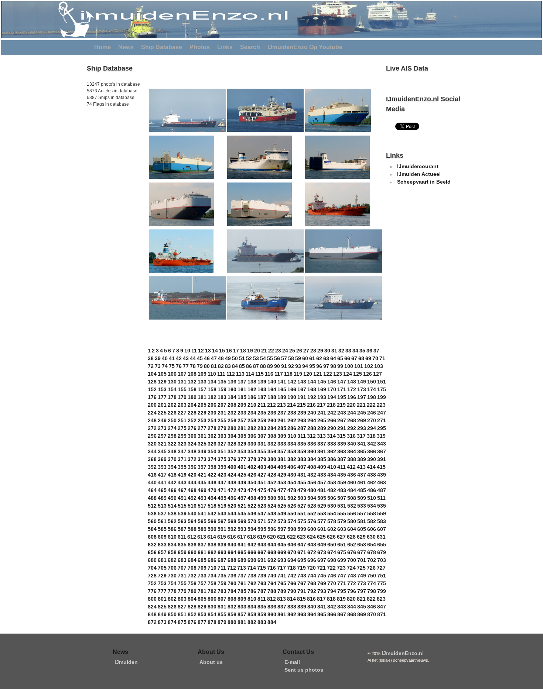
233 (242, 413)
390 (371, 459)
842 (331, 607)
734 (212, 576)
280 (232, 428)
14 (215, 351)
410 (331, 467)
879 (222, 622)
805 (202, 599)
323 (182, 444)
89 (270, 366)
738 (251, 576)
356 (271, 451)
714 (251, 568)
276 (192, 428)
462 (371, 482)
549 (281, 513)
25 (292, 351)
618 (251, 537)
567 (222, 521)
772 (351, 583)
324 (192, 444)
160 (232, 389)
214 (291, 405)
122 (327, 374)
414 (371, 467)
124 (347, 374)
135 (222, 382)
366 (371, 451)
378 (251, 459)
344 (152, 451)
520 (232, 506)
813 (281, 599)
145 (321, 382)
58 (291, 358)
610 (172, 537)
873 (162, 622)
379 (261, 459)
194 (331, 397)
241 (321, 413)
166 (291, 389)
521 (242, 506)
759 (222, 583)
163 (261, 389)
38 (151, 358)
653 (361, 545)
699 (341, 560)
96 (319, 366)
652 (351, 545)
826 (172, 607)
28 (313, 351)
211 (261, 405)
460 (351, 482)
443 (182, 482)
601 (321, 529)
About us (211, 662)
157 (202, 389)
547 (261, 513)
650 (331, 545)
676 (351, 552)
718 (291, 568)
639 (222, 545)
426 (251, 475)
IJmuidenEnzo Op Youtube (304, 47)
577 (321, 521)
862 (291, 614)
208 (232, 405)
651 (341, 545)
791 (301, 591)
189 (281, 397)
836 (271, 607)
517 (202, 506)
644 (271, 545)
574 (291, 521)
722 (331, 568)
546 (251, 513)
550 (291, 513)
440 (152, 482)
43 (186, 358)
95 (312, 366)
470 (212, 490)
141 (281, 382)
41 (172, 358)
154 (172, 389)
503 (301, 498)
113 (240, 374)
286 (291, 428)
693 (281, 560)
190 (291, 397)
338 (331, 444)
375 (222, 459)
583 (381, 521)
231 (222, 413)
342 (371, 444)
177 (162, 397)
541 (202, 513)
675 (341, 552)
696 (311, 560)
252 (192, 420)
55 (270, 358)
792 (311, 591)
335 (301, 444)
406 (291, 467)
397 (202, 467)
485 (361, 490)
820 (351, 599)
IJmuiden (126, 662)
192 (311, 397)
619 (261, 537)
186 (251, 397)
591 (222, 529)
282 (251, 428)
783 (222, 591)
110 (212, 374)
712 (231, 568)
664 (232, 552)
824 (152, 607)
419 (182, 475)
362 (331, 451)
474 (251, 490)
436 (351, 475)
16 (229, 351)
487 (381, 490)
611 (182, 537)
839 (301, 607)
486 (371, 490)
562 (172, 521)
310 (291, 436)
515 (182, 506)
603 (341, 529)
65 (340, 358)
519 (222, 506)
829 (202, 607)
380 (271, 459)
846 (371, 607)
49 (228, 358)
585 (162, 529)
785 (242, 591)
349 (202, 451)
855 (222, 614)
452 (271, 482)
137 (242, 382)
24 (285, 351)
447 (222, 482)
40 (165, 358)
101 (358, 366)
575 (301, 521)
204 (192, 405)
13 (208, 351)
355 (261, 451)
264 (311, 420)
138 (251, 382)
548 (271, 513)
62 (319, 358)
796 (351, 591)
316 (351, 436)
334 (291, 444)
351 (222, 451)
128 (152, 382)
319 (381, 436)
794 (331, 591)
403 (261, 467)
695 (301, 560)
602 (331, 529)
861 (281, 614)
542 (212, 513)
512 (152, 506)
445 (202, 482)
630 (371, 537)
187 (261, 397)
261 (281, 420)
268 (351, 420)
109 (202, 374)
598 (291, 529)
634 (172, 545)
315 (341, 436)
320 (152, 444)
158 (212, 389)
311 (301, 436)
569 (242, 521)
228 (192, 413)
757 (202, 583)
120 (307, 374)
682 (172, 560)
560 (152, 521)
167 (301, 389)
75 (172, 366)
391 (381, 459)
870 (371, 614)
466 (172, 490)
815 (301, 599)
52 (249, 358)
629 (361, 537)
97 (326, 366)
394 (172, 467)
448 (232, 482)
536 (152, 513)
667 (261, 552)
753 (162, 583)
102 (368, 366)
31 (334, 351)
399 (222, 467)
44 (193, 358)
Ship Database (161, 47)
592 (232, 529)
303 (222, 436)
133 (202, 382)
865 (321, 614)
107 (182, 374)
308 (271, 436)
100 (348, 366)
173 (361, 389)
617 (241, 537)
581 (361, 521)
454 (291, 482)
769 (321, 583)
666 (251, 552)
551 (301, 513)
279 (222, 428)
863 (301, 614)
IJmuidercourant (417, 166)
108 (192, 374)
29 (320, 351)
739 (261, 576)
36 (369, 351)
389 (361, 459)
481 (321, 490)
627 (341, 537)
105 (162, 374)
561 (162, 521)
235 (261, 413)
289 (321, 428)
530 (331, 506)
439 (381, 475)
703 (381, 560)
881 (242, 622)
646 (291, 545)
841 (321, 607)
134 (212, 382)
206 (212, 405)
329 (242, 444)
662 (212, 552)
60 (305, 358)
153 (162, 389)
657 (162, 552)
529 (321, 506)
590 (212, 529)
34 (355, 351)
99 (340, 366)
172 (351, 389)
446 (212, 482)
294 (371, 428)
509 (361, 498)
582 (371, 521)
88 (263, 366)
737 (242, 576)
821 (361, 599)
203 (182, 405)
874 (172, 622)
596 (271, 529)
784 (232, 591)
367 (381, 451)
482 (331, 490)
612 (191, 537)
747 (341, 576)
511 (381, 498)
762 (251, 583)
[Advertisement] (109, 158)
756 (192, 583)
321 (162, 444)
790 (291, 591)
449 (242, 482)
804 (192, 599)
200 (152, 405)
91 (284, 366)
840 (311, 607)
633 (162, 545)
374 (212, 459)
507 (341, 498)
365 (361, 451)
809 (242, 599)
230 (212, 413)
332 (271, 444)
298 (172, 436)
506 (331, 498)
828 (192, 607)
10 (187, 351)
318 (371, 436)
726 (371, 568)
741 (281, 576)
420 (192, 475)
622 (291, 537)
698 (331, 560)
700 (351, 560)
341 (361, 444)
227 (182, 413)
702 (371, 560)
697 (321, 560)
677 (361, 552)
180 (192, 397)
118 (288, 374)
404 (271, 467)
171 (341, 389)
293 (361, 428)
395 (182, 467)
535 (381, 506)
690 (251, 560)
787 (261, 591)
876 (192, 622)
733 (202, 576)
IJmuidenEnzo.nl (403, 653)
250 (172, 420)
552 (311, 513)
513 (162, 506)
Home (102, 47)
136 (232, 382)
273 (162, 428)
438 (371, 475)
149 (361, 382)
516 (192, 506)
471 (222, 490)
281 (242, 428)
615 (221, 537)
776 (152, 591)
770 (331, 583)
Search (250, 47)
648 (311, 545)
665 (242, 552)
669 (281, 552)
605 (361, 529)
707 (182, 568)
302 (212, 436)
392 (152, 467)
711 (222, 568)
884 (271, 622)
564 (192, 521)
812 (271, 599)
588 (192, 529)
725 (361, 568)
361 (321, 451)
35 (362, 351)
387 (341, 459)
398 (212, 467)
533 (361, 506)
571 (261, 521)
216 (311, 405)
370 (172, 459)
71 (382, 358)
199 (381, 397)
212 (271, 405)
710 (212, 568)
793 (321, 591)
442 (172, 482)
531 (341, 506)
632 (152, 545)
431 (301, 475)
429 (281, 475)
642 (251, 545)
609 (162, 537)
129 (162, 382)
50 (235, 358)
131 (182, 382)
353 (242, 451)
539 (182, 513)
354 (251, 451)
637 (202, 545)
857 (242, 614)
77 (186, 366)
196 (351, 397)
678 (371, 552)
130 (172, 382)
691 (261, 560)
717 (281, 568)
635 (182, 545)
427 (261, 475)
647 (301, 545)
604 (351, 529)
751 (381, 576)
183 (222, 397)
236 (271, 413)
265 (321, 420)
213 (281, 405)
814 (291, 599)
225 (162, 413)
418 (172, 475)
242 (331, 413)
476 (271, 490)
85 (242, 366)
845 (361, 607)
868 (351, 614)
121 (317, 374)
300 (192, 436)
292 (351, 428)
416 (152, 475)
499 (261, 498)
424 (232, 475)
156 (192, 389)
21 (264, 351)
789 (281, 591)
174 (371, 389)
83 (228, 366)
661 (202, 552)
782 (212, 591)
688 (232, 560)
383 (301, 459)
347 (182, 451)
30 (327, 351)
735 (222, 576)
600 (311, 529)
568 (232, 521)
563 (182, 521)
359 (301, 451)
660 (192, 552)
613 (201, 537)
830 (212, 607)
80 (207, 366)
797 (361, 591)
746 (331, 576)
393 (162, 467)
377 (242, 459)
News (126, 47)
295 (381, 428)
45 (200, 358)
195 (341, 397)
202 (172, 405)
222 (371, 405)
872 (152, 622)
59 (298, 358)
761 (242, 583)
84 (235, 366)
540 (192, 513)
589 (202, 529)
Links (225, 47)
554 (331, 513)
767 (301, 583)
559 (381, 513)
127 (377, 374)
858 (251, 614)
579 (341, 521)
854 (212, 614)
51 (242, 358)
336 (311, 444)
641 (242, 545)
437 (361, 475)
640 (232, 545)
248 (152, 420)
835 (261, 607)
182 (212, 397)
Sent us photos (303, 670)
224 (152, 413)
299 (182, 436)
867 (341, 614)
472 (232, 490)
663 (222, 552)
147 (341, 382)
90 (277, 366)
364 (351, 451)
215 (301, 405)
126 (367, 374)
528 (311, 506)
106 (172, 374)
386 (331, 459)
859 (261, 614)
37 (376, 351)
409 (321, 467)
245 (361, 413)
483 (341, 490)
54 (263, 358)
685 (202, 560)
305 (242, 436)
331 (261, 444)
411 (341, 467)
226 (172, 413)
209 (242, 405)
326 (212, 444)
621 (281, 537)
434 (331, 475)
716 (271, 568)
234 (251, 413)
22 (271, 351)
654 (371, 545)
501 (281, 498)
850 (172, 614)
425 (242, 475)
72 (151, 366)
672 (311, 552)
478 (291, 490)
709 (202, 568)
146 (331, 382)
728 (152, 576)
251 (182, 420)
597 (281, 529)
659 (182, 552)
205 (202, 405)
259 (261, 420)
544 (232, 513)
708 (192, 568)
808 (232, 599)
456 (311, 482)
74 (165, 366)
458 (331, 482)
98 (333, 366)
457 (321, 482)
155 (182, 389)
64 (333, 358)
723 (341, 568)
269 (361, 420)
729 (162, 576)
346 (172, 451)
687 (222, 560)
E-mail (292, 662)
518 (212, 506)
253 (202, 420)
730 (172, 576)
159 (222, 389)
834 (251, 607)
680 (152, 560)
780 (192, 591)
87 (256, 366)
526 (291, 506)
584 (152, 529)
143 (301, 382)
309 (281, 436)
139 (261, 382)
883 (261, 622)
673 (321, 552)
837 (281, 607)
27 (306, 351)
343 (381, 444)
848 (152, 614)
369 (162, 459)
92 (291, 366)
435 (341, 475)
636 (192, 545)
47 (214, 358)
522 (251, 506)
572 (271, 521)
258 (251, 420)
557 (361, 513)
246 (371, 413)
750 (371, 576)
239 (301, 413)
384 (311, 459)
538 (172, 513)
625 (321, 537)
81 (214, 366)
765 (281, 583)
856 (232, 614)
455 (301, 482)
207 (222, 405)
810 (251, 599)
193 (321, 397)
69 (368, 358)
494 (212, 498)
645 (281, 545)
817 (321, 599)
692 (271, 560)
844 (351, 607)
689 (242, 560)
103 (378, 366)
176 (152, 397)
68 (361, 358)
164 (271, 389)
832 (232, 607)
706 (172, 568)
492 (192, 498)
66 (347, 358)
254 (212, 420)
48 (221, 358)
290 (331, 428)
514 (172, 506)
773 (361, 583)
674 (331, 552)
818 (331, 599)
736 (232, 576)
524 (271, 506)
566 (212, 521)
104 (152, 374)
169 (321, 389)
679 (381, 552)
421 (202, 475)
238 (291, 413)
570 (251, 521)
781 (202, 591)
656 (152, 552)
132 (192, 382)
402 (251, 467)
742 (291, 576)
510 (371, 498)
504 (311, 498)
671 (301, 552)
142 (291, 382)
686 (212, 560)
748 (351, 576)
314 (331, 436)
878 (212, 622)
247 (381, 413)
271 (381, 420)
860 (271, 614)
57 (284, 358)
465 (162, 490)
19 (250, 351)
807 (222, 599)
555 (341, 513)
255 (222, 420)
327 (222, 444)
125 (357, 374)
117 (278, 374)
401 (242, 467)
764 (271, 583)
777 (162, 591)
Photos (199, 47)
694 (291, 560)
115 (259, 374)
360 (311, 451)
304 (232, 436)
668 (271, 552)
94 (305, 366)
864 (311, 614)
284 (271, 428)
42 (179, 358)
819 (341, 599)
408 (311, 467)
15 (222, 351)
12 (201, 351)
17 (236, 351)
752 (152, 583)
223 (381, 405)
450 (251, 482)
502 (291, 498)
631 (381, 537)
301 (202, 436)
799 (381, 591)
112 (230, 374)
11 (194, 351)
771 (341, 583)
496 (232, 498)
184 (232, 397)
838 (291, 607)
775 (381, 583)
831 (222, 607)
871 (381, 614)
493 (202, 498)
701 (361, 560)
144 (311, 382)
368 (152, 459)
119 (298, 374)
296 (152, 436)
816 (311, 599)
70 (375, 358)
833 (242, 607)
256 (232, 420)
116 (269, 374)
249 (162, 420)
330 (251, 444)
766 (291, 583)
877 (202, 622)
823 (381, 599)
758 (212, 583)
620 (271, 537)
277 (202, 428)
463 (381, 482)
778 (172, 591)
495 (222, 498)
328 (232, 444)
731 (182, 576)
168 (311, 389)
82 (221, 366)
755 (182, 583)
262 (291, 420)
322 (172, 444)
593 (242, 529)
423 (222, 475)
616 (231, 537)
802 (172, 599)
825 (162, 607)
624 (311, 537)
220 (351, 405)
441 (162, 482)
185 (242, 397)
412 (351, 467)
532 (351, 506)
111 (221, 374)
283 (261, 428)
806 (212, 599)
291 (341, 428)
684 (192, 560)
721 (321, 568)
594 (251, 529)
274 (172, 428)
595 (261, 529)
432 (311, 475)
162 (251, 389)
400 (232, 467)
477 (281, 490)
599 (301, 529)
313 (321, 436)
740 (271, 576)
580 (351, 521)
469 (202, 490)
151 (381, 382)
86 (249, 366)
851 (182, 614)
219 (341, 405)
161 (242, 389)
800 (152, 599)
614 (211, 537)
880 (232, 622)
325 (202, 444)
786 (251, 591)
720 (311, 568)
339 (341, 444)
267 (341, 420)
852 (192, 614)
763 (261, 583)
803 (182, 599)
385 (321, 459)
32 (341, 351)
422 (212, 475)
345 (162, 451)
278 (212, 428)
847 (381, 607)
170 (331, 389)
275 (182, 428)
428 (271, 475)
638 (212, 545)
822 (371, 599)
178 (172, 397)
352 (232, 451)
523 (261, 506)
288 (311, 428)
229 (202, 413)
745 (321, 576)
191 (301, 397)
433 (321, 475)
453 (281, 482)
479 (301, 490)
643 (261, 545)
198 (371, 397)
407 (301, 467)
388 (351, 459)
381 (281, 459)
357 (281, 451)
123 (337, 374)
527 (301, 506)
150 (371, 382)
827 (182, 607)
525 (281, 506)
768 (311, 583)
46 (207, 358)
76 (179, 366)
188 (271, 397)
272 (152, 428)
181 (202, 397)
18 (243, 351)
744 (311, 576)
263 (301, 420)
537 (162, 513)
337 (321, 444)
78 (193, 366)
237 (281, 413)
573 (281, 521)
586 (172, 529)
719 (301, 568)
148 (351, 382)
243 (341, 413)
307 (261, 436)
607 (381, 529)
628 (351, 537)
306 (251, 436)
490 (172, 498)
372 (192, 459)
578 (331, 521)
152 (152, 389)
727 (381, 568)
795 (341, 591)
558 (371, 513)
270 (371, 420)
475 (261, 490)
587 (182, 529)
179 (182, 397)
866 (331, 614)
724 (351, 568)
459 (341, 482)
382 (291, 459)
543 (222, 513)
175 (381, 389)
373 (202, 459)
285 (281, 428)
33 (348, 351)
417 (162, 475)
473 (242, 490)
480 (311, 490)
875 (182, 622)
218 (331, 405)
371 (182, 459)
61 (312, 358)
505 (321, 498)
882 (251, 622)
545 (242, 513)
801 (162, 599)
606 (371, 529)
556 (351, 513)
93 (298, 366)
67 (354, 358)
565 (202, 521)
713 (241, 568)
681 (162, 560)
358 (291, 451)
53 (256, 358)
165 (281, 389)
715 (261, 568)
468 (192, 490)
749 (361, 576)
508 (351, 498)
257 (242, 420)
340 (351, 444)
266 (331, 420)
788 (271, 591)
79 (200, 366)
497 (242, 498)
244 (351, 413)
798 (371, 591)
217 (321, 405)
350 (212, 451)
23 (278, 351)
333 (281, 444)
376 (232, 459)
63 (326, 358)
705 (162, 568)
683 (182, 560)
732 (192, 576)
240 (311, 413)
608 (152, 537)
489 (162, 498)
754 (172, 583)
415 (381, 467)
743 (301, 576)
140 (271, 382)
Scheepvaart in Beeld (424, 182)
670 (291, 552)
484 (351, 490)
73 (158, 366)
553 (321, 513)
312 (311, 436)
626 (331, 537)
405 (281, 467)
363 (341, 451)
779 (182, 591)
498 (251, 498)
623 (301, 537)
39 (158, 358)
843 (341, 607)
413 (361, 467)
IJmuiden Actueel (419, 174)
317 (361, 436)
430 (291, 475)
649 (321, 545)
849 (162, 614)
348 (192, 451)
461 (361, 482)
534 (371, 506)
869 (361, 614)
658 (172, 552)
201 (162, 405)
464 (152, 490)
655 (381, 545)
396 (192, 467)
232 (232, 413)
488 (152, 498)
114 (250, 374)
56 (277, 358)
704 (152, 568)
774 (371, 583)
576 (311, 521)
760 (232, 583)
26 (299, 351)
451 (261, 482)
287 (301, 428)
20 (257, 351)
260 (271, 420)
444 (192, 482)
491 (182, 498)
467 (182, 490)
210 (251, 405)
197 (361, 397)
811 (261, 599)
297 (162, 436)
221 (361, 405)
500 (271, 498)
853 (202, 614)
